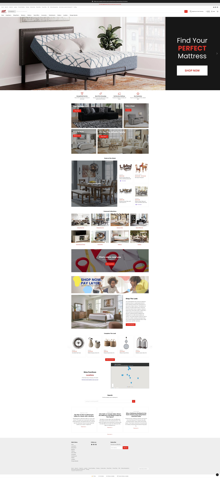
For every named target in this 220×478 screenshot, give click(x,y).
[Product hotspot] (88, 304)
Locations (15, 7)
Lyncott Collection (130, 324)
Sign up (125, 447)
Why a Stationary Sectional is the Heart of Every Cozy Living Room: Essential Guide (136, 415)
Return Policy (38, 7)
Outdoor (59, 15)
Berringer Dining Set (139, 177)
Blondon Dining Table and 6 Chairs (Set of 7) (125, 202)
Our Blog (75, 7)
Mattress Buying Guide (54, 7)
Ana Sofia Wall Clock (76, 353)
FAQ (48, 7)
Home (2, 15)
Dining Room (16, 15)
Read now (83, 426)
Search (2, 7)
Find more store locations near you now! (90, 379)
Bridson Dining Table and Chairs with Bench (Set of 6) (141, 202)
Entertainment (52, 15)
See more (109, 434)
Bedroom (23, 15)
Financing (27, 7)
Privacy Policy (44, 7)
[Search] (186, 11)
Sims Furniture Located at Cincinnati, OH (65, 7)
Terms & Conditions (21, 7)
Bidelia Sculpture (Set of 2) (93, 353)
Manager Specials (73, 15)
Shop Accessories (110, 359)
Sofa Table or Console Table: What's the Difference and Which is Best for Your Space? (110, 415)
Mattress (29, 15)
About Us (6, 7)
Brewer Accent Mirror (124, 353)
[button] (3, 53)
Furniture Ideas (32, 7)
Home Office (36, 15)
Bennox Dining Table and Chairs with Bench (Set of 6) (125, 178)
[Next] (151, 346)
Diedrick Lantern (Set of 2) (141, 353)
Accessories (44, 15)
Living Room (8, 15)
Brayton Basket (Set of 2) (109, 353)
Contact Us (11, 7)
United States (143, 468)
